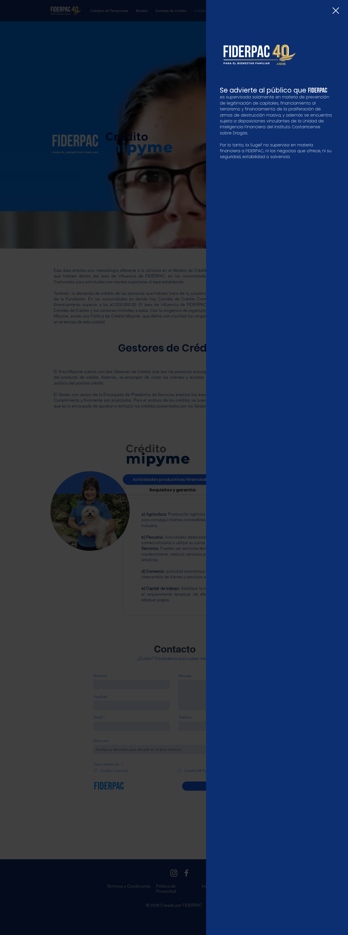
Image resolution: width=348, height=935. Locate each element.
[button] (335, 11)
